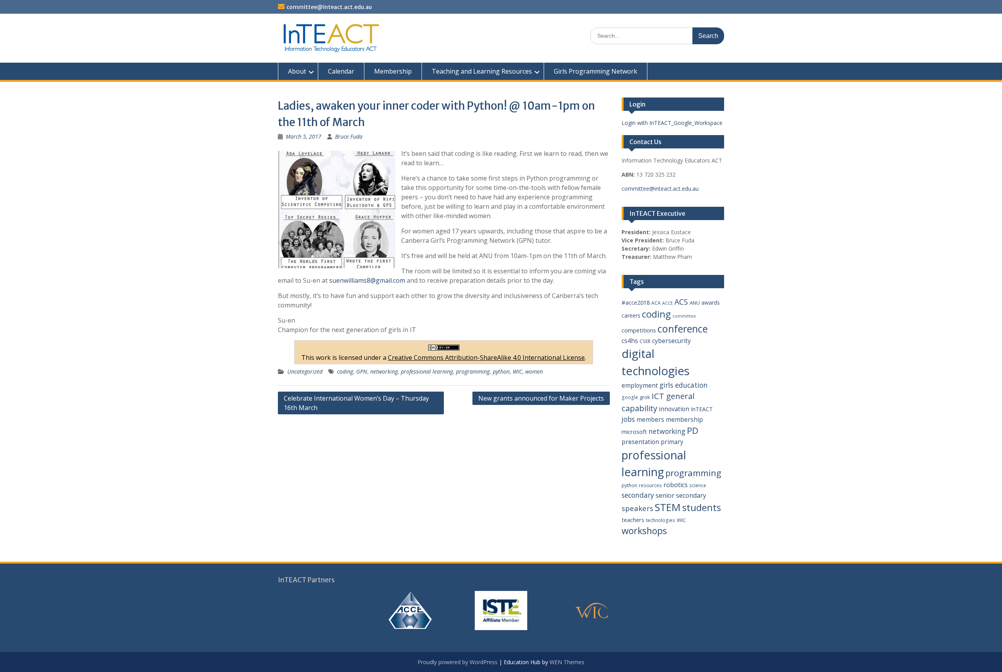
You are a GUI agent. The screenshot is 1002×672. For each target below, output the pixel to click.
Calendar (341, 71)
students (701, 507)
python (501, 371)
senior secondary (681, 495)
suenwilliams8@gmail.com (367, 280)
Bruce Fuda (348, 136)
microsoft (634, 431)
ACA (656, 303)
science (697, 485)
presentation (640, 441)
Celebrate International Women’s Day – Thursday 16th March (356, 403)
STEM (668, 507)
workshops (644, 530)
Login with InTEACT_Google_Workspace (672, 122)
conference (683, 328)
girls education (684, 385)
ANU (695, 302)
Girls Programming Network (595, 71)
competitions (639, 330)
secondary (638, 495)
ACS (681, 301)
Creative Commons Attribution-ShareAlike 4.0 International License (486, 357)
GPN (361, 371)
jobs (628, 419)
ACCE (667, 303)
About (297, 71)
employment (640, 385)
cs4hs (630, 340)
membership (684, 419)
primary (672, 441)
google (630, 397)
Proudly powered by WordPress (457, 662)
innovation (674, 409)
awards (710, 302)
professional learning (427, 371)
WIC (517, 371)
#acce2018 (636, 302)
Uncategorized (305, 371)
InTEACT (702, 409)
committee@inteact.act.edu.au (329, 7)
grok (645, 397)
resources (650, 485)
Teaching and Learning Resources (482, 71)
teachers (633, 520)
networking (384, 371)
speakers (637, 508)
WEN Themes (567, 662)
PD (692, 431)
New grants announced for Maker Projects (541, 398)
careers (631, 315)
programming (473, 371)
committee (684, 316)
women (534, 371)
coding (345, 371)
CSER (645, 341)
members (650, 419)
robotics (675, 485)
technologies (660, 520)
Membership (393, 71)
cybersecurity (671, 340)
